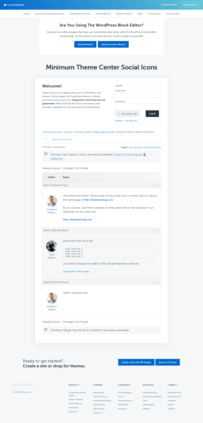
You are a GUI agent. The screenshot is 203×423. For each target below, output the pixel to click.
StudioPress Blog (150, 393)
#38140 (156, 185)
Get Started (73, 408)
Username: (121, 90)
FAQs (145, 401)
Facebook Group (125, 401)
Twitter (79, 271)
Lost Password (130, 120)
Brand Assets (98, 393)
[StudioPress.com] (14, 5)
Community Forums (52, 132)
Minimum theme (152, 147)
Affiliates (146, 409)
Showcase (73, 412)
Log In (152, 113)
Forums (68, 132)
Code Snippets (149, 405)
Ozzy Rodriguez (69, 271)
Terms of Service (100, 397)
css (130, 147)
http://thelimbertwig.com (98, 199)
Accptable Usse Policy (102, 401)
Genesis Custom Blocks (113, 44)
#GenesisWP (123, 405)
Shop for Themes (167, 362)
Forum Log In (173, 13)
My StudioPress (190, 5)
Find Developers (124, 393)
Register (119, 120)
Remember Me (129, 114)
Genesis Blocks (85, 44)
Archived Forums (82, 132)
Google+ (86, 271)
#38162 (156, 230)
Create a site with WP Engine (136, 362)
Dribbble (171, 409)
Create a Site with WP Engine (77, 394)
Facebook (172, 401)
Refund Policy (99, 409)
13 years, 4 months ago (126, 154)
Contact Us (98, 413)
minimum (138, 147)
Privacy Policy (99, 405)
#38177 (156, 282)
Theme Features (75, 403)
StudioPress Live (174, 393)
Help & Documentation (152, 397)
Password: (120, 101)
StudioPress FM (174, 397)
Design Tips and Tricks (103, 132)
